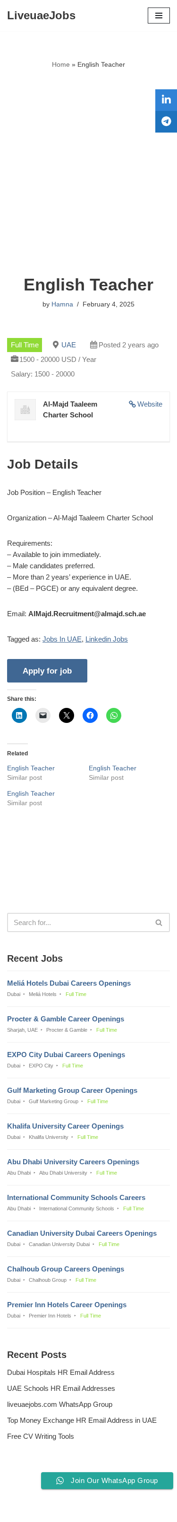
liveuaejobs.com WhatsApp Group (59, 1404)
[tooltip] (166, 100)
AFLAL (136, 1508)
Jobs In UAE (62, 639)
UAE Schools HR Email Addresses (61, 1388)
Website (149, 404)
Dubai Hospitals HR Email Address (61, 1372)
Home (61, 64)
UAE (68, 345)
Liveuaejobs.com (56, 1508)
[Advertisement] (88, 172)
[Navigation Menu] (159, 16)
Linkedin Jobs (106, 639)
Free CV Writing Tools (40, 1436)
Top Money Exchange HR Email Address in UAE (82, 1420)
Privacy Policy (31, 1489)
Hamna (62, 304)
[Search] (159, 922)
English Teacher (31, 768)
